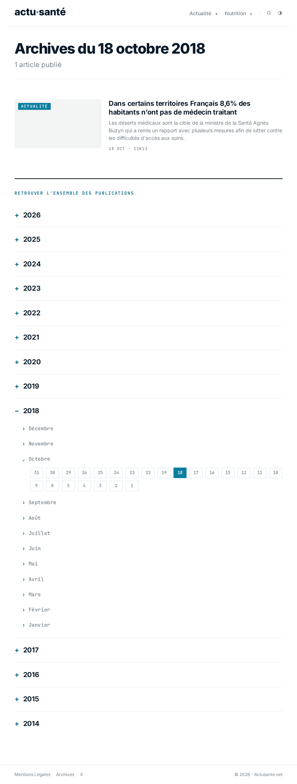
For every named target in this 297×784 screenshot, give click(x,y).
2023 (32, 288)
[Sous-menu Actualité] (216, 14)
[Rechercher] (269, 13)
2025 (32, 239)
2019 (31, 386)
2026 (32, 215)
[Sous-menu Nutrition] (251, 14)
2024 (32, 264)
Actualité (200, 13)
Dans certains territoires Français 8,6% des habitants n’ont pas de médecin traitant (180, 107)
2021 (31, 337)
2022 (32, 313)
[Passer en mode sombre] (280, 13)
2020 (32, 362)
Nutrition (235, 13)
